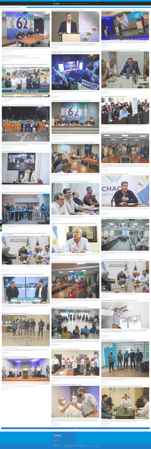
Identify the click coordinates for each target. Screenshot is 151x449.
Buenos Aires (64, 3)
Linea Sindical (85, 3)
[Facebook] (95, 1)
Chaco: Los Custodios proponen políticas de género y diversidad (65, 348)
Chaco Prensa (6, 228)
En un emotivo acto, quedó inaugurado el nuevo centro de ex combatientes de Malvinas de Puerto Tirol (23, 192)
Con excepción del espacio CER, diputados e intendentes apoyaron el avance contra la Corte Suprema (73, 142)
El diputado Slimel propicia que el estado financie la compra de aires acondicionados (119, 300)
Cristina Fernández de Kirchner (85, 299)
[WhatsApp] (1, 226)
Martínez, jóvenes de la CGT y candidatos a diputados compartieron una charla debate (70, 307)
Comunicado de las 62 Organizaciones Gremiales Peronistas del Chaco (116, 132)
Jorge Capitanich (119, 41)
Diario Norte (56, 47)
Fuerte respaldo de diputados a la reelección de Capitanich (113, 96)
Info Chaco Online (7, 51)
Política (53, 47)
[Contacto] (98, 1)
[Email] (1, 228)
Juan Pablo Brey (36, 350)
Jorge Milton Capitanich (135, 165)
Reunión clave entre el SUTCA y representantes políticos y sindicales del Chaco (118, 340)
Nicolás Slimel (41, 48)
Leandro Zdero (95, 44)
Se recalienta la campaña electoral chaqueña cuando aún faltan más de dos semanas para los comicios (123, 10)
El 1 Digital (6, 269)
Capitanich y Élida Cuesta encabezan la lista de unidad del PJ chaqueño (67, 384)
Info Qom (105, 169)
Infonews (105, 213)
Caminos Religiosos (79, 3)
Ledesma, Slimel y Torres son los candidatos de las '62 (13, 10)
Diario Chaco (105, 91)
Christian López (14, 349)
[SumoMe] (1, 230)
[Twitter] (96, 1)
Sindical (3, 51)
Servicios (96, 445)
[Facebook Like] (1, 223)
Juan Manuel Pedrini (66, 43)
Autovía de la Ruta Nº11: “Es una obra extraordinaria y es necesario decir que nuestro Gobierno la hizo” (23, 105)
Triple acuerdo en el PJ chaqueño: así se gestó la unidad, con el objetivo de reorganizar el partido (122, 386)
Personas (73, 3)
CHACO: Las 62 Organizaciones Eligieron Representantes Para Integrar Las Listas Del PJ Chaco (71, 100)
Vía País (6, 388)
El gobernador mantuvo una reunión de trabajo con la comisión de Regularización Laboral (70, 181)
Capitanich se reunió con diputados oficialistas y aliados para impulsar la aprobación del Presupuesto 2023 (123, 217)
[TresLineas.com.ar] (56, 3)
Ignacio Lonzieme (31, 349)
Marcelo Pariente (24, 349)
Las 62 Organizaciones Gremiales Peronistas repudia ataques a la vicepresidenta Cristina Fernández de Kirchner (75, 261)
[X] (1, 225)
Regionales (69, 3)
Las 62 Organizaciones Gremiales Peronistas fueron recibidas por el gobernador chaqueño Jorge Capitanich (124, 259)
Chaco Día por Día (7, 100)
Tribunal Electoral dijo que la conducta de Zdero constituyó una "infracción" (68, 10)
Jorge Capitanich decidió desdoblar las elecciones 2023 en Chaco (115, 174)
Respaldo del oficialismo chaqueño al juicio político (13, 151)
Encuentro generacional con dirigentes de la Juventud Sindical (15, 313)
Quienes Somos (92, 445)
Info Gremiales (56, 257)
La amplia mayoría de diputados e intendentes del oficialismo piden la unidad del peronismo (120, 50)
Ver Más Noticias (75, 428)
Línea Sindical (6, 352)
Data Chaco (105, 127)
